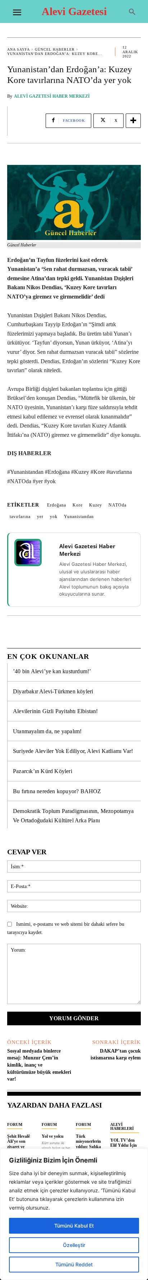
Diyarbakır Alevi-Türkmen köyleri (53, 691)
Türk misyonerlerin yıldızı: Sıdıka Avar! (88, 1144)
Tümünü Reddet (74, 1264)
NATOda (117, 505)
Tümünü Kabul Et (74, 1226)
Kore (78, 505)
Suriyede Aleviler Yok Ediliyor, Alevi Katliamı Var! (73, 751)
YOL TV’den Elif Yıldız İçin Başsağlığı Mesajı (123, 1148)
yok (53, 516)
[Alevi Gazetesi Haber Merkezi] (32, 552)
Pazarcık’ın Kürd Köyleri (42, 771)
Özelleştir (74, 1245)
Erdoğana (56, 505)
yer (40, 516)
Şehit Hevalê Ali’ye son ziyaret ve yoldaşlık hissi (20, 1144)
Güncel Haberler (55, 49)
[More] (133, 121)
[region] (74, 1214)
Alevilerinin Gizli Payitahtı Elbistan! (55, 711)
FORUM (14, 1124)
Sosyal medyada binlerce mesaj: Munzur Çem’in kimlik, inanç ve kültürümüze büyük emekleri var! (39, 1065)
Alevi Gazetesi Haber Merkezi (52, 96)
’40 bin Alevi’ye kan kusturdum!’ (52, 671)
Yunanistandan (79, 516)
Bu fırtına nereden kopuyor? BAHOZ (57, 791)
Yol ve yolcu (53, 1136)
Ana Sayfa (18, 49)
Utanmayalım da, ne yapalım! (47, 731)
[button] (132, 12)
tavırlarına (20, 516)
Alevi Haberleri (122, 1126)
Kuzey (95, 505)
